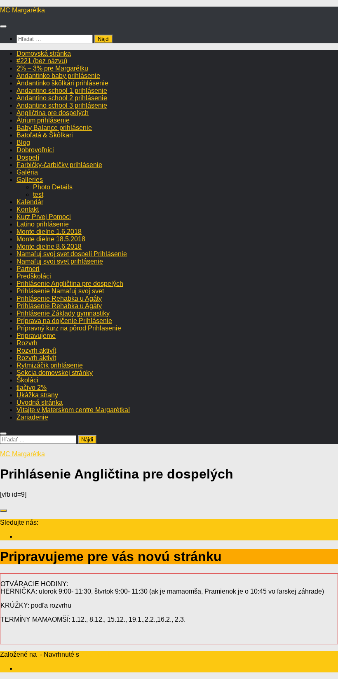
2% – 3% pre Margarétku (52, 68)
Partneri (28, 268)
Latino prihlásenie (42, 224)
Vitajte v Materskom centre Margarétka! (73, 409)
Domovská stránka (43, 53)
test (38, 194)
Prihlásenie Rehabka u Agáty (59, 298)
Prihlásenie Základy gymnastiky (63, 313)
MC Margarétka (22, 10)
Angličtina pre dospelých (52, 112)
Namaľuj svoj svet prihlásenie (59, 261)
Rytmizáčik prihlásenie (49, 365)
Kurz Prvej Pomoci (43, 216)
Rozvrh (27, 343)
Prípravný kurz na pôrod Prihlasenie (68, 328)
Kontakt (27, 209)
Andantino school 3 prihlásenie (61, 105)
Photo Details (53, 187)
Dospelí (27, 157)
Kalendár (29, 201)
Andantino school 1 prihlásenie (61, 90)
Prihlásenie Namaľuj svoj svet (60, 291)
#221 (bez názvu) (41, 60)
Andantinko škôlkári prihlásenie (62, 83)
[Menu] (3, 26)
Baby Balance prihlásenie (54, 127)
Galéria (27, 172)
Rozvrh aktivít (36, 350)
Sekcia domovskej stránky (54, 372)
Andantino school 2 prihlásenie (61, 97)
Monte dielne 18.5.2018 (50, 239)
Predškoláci (33, 276)
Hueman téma (101, 654)
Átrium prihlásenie (43, 120)
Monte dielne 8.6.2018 (49, 246)
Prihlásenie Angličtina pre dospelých (69, 283)
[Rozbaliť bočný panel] (3, 510)
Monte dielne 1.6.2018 (49, 231)
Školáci (27, 380)
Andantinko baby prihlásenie (58, 75)
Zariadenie (32, 417)
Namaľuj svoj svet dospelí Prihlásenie (71, 253)
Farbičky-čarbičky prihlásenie (59, 164)
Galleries (29, 179)
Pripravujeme (36, 335)
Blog (23, 142)
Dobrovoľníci (35, 149)
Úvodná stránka (39, 402)
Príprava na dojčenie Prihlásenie (64, 320)
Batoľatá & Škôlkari (44, 135)
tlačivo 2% (31, 387)
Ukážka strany (37, 394)
